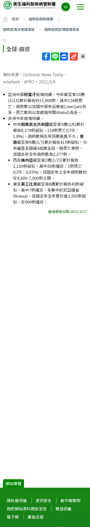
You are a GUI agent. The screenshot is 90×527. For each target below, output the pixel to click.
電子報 (13, 517)
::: (4, 40)
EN (66, 7)
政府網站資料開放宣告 (27, 509)
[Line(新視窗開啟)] (55, 56)
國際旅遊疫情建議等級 (61, 29)
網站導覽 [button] (14, 483)
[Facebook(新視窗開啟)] (46, 56)
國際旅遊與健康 (40, 18)
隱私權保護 (17, 500)
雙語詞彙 (64, 509)
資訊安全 (44, 500)
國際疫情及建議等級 (18, 29)
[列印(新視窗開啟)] (64, 56)
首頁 (15, 18)
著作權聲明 (70, 500)
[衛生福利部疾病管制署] (30, 5)
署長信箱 (36, 517)
